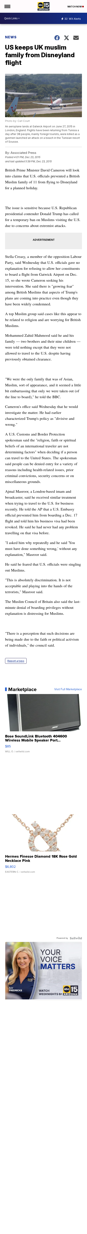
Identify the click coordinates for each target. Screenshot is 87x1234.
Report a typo (15, 660)
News (11, 37)
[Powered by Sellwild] (76, 938)
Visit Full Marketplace (68, 689)
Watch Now (74, 6)
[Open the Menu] (7, 6)
